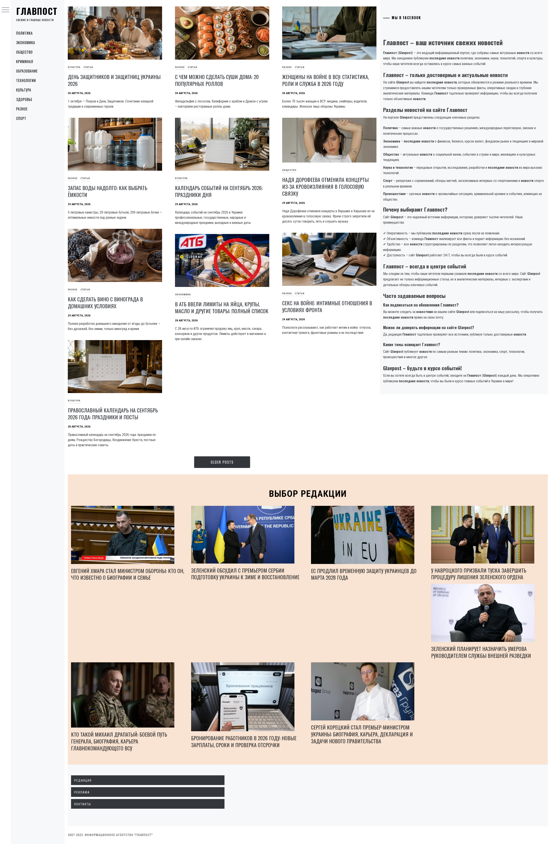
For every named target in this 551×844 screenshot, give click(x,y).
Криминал (24, 61)
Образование (27, 71)
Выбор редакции (308, 493)
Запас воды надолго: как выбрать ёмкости (107, 191)
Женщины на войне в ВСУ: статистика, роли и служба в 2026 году (325, 80)
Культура (23, 90)
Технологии (26, 80)
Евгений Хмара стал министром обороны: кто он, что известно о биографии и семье (127, 574)
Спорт (21, 118)
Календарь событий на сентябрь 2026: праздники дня (219, 191)
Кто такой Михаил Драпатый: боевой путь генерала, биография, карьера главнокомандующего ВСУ (119, 741)
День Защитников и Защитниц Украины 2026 (114, 80)
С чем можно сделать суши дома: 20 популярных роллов (217, 80)
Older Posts (222, 462)
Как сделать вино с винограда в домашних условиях (105, 302)
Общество (24, 52)
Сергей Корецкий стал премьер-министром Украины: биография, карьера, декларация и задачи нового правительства (362, 734)
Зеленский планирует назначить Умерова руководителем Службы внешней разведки (481, 652)
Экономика (25, 42)
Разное (22, 109)
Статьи (88, 67)
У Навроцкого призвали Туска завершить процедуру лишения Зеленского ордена (478, 573)
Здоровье (24, 99)
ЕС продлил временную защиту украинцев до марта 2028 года (363, 574)
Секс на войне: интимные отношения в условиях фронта (327, 306)
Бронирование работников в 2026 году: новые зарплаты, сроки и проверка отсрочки (243, 741)
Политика (24, 33)
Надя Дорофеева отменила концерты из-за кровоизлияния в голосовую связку (325, 186)
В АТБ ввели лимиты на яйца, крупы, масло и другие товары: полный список (221, 307)
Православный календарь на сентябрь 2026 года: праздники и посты (113, 413)
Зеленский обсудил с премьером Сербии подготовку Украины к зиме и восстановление (245, 573)
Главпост (36, 11)
